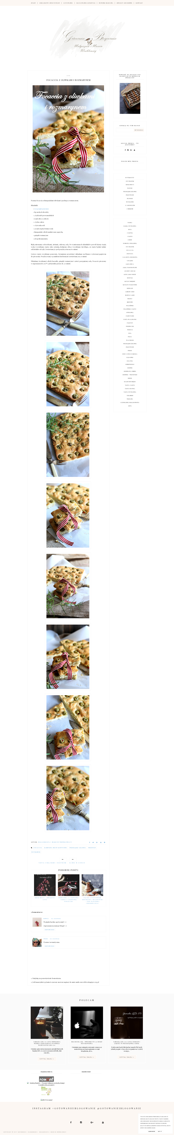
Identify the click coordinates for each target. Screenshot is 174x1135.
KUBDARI (130, 288)
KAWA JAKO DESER (130, 274)
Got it (160, 1131)
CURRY (130, 240)
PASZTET (130, 323)
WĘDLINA (130, 399)
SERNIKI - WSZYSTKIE (130, 374)
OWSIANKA (130, 312)
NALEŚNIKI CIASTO (130, 309)
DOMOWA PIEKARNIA (130, 243)
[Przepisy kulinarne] (46, 1095)
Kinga (46, 918)
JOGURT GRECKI (130, 271)
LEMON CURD (129, 291)
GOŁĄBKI (130, 260)
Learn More (151, 1131)
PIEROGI (130, 329)
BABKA (130, 222)
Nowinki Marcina (106, 3)
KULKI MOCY (130, 184)
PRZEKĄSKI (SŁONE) (78, 847)
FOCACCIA (38, 847)
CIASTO (130, 236)
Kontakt (139, 3)
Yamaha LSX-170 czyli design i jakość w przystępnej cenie (126, 1042)
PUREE (130, 350)
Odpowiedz (49, 929)
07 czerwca (54, 938)
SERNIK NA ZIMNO (130, 371)
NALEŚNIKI (130, 305)
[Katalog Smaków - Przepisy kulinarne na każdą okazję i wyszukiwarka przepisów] (46, 1085)
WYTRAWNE (36, 852)
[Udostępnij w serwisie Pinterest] (104, 842)
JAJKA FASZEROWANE (130, 267)
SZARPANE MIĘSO (130, 381)
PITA (129, 333)
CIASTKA (130, 233)
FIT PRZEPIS (130, 181)
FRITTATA (130, 253)
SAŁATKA (130, 361)
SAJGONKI (130, 357)
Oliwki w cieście (77, 863)
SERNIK (129, 368)
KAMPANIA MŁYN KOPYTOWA (55, 847)
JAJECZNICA (130, 264)
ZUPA (130, 406)
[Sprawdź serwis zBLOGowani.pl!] (46, 1100)
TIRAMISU (130, 395)
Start (33, 3)
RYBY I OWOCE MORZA (129, 354)
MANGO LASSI (130, 295)
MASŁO (130, 298)
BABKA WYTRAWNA (130, 226)
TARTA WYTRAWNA (130, 392)
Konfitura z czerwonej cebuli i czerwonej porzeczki (69, 899)
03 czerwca (56, 918)
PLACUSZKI (130, 340)
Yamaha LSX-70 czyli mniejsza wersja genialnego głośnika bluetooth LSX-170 (47, 1043)
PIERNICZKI (130, 326)
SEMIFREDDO (130, 364)
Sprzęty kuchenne (124, 3)
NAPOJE (129, 188)
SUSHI (130, 378)
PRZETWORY (130, 195)
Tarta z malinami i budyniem (52, 863)
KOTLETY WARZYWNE (130, 285)
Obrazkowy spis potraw (49, 3)
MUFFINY (130, 302)
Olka (46, 938)
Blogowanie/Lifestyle (86, 3)
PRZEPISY (92, 847)
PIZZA (130, 336)
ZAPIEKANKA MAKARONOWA (130, 402)
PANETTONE (130, 316)
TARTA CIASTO (130, 385)
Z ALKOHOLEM (130, 205)
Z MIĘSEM (130, 209)
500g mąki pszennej (41, 209)
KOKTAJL (130, 278)
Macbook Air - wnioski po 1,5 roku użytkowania (86, 1042)
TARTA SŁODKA (130, 388)
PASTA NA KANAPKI (129, 319)
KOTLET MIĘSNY (130, 281)
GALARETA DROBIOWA (130, 257)
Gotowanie (68, 3)
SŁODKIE (130, 198)
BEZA (130, 229)
